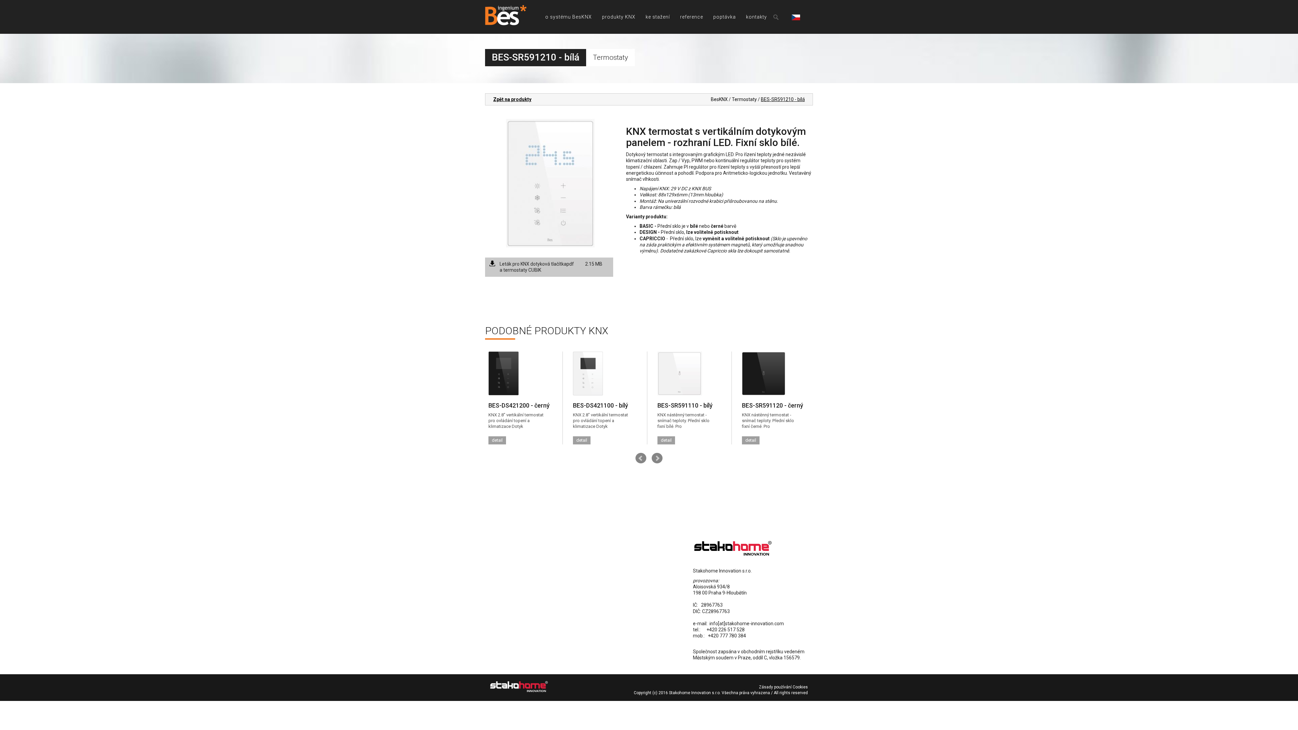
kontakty (756, 17)
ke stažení (658, 17)
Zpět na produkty (512, 99)
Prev (640, 458)
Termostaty (744, 99)
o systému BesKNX (568, 17)
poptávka (724, 17)
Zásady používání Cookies (783, 687)
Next (657, 458)
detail (497, 440)
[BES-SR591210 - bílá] (550, 183)
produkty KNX (618, 17)
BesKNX (719, 99)
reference (691, 17)
